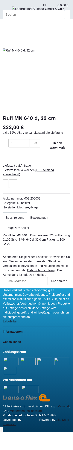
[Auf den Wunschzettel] (5, 183)
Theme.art (9, 424)
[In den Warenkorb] (5, 38)
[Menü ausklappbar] (7, 10)
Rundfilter (23, 203)
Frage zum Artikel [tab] (17, 227)
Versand (63, 406)
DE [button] (45, 5)
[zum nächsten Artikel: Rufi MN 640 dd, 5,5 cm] (12, 26)
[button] (53, 5)
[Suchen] (67, 14)
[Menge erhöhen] (32, 151)
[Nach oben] (1, 429)
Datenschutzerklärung (41, 270)
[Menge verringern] (5, 143)
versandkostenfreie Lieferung (44, 132)
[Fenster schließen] (5, 44)
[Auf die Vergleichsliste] (13, 183)
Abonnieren (59, 281)
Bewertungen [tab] (39, 217)
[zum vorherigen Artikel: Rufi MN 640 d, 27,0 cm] (5, 26)
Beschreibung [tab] (15, 217)
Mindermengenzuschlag (26, 410)
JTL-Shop (62, 419)
